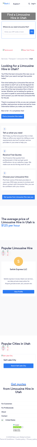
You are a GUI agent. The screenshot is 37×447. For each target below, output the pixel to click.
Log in (33, 4)
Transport (12, 59)
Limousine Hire (22, 59)
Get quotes (18, 384)
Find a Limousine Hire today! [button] (13, 116)
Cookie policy (20, 439)
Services (4, 59)
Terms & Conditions (7, 439)
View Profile (18, 292)
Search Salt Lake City (18, 366)
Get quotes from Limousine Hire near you (18, 197)
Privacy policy (32, 439)
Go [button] (32, 32)
